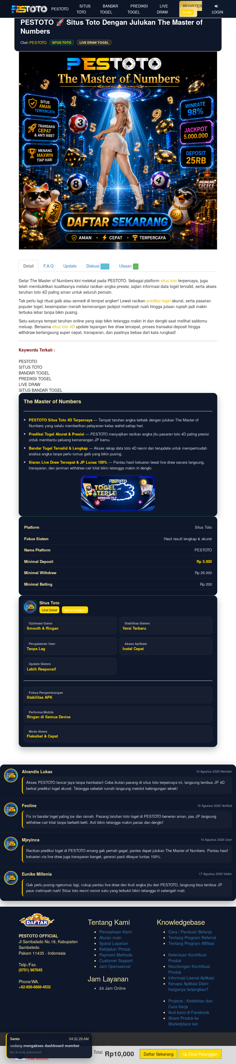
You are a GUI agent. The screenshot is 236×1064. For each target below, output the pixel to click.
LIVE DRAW (162, 9)
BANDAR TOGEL (109, 9)
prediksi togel (158, 300)
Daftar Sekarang (159, 1054)
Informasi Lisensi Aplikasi (191, 978)
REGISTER (192, 8)
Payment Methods (115, 955)
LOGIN (217, 12)
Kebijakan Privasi (114, 949)
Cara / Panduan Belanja (190, 932)
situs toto (169, 280)
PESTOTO (59, 9)
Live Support (76, 610)
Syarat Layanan (113, 943)
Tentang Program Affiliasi (191, 943)
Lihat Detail (49, 610)
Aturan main (110, 937)
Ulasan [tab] (128, 266)
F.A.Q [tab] (48, 266)
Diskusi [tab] (97, 266)
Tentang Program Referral (192, 937)
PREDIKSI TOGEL (137, 9)
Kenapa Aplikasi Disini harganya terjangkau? (188, 986)
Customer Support (116, 960)
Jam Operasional (114, 966)
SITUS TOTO (84, 9)
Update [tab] (70, 266)
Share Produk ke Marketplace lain (183, 1021)
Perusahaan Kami (115, 932)
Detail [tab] (28, 266)
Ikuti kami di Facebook (188, 1012)
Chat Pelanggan (202, 1054)
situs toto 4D (63, 326)
